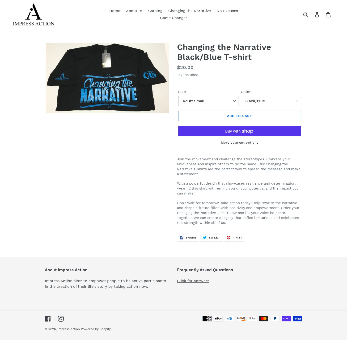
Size (182, 91)
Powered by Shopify (96, 329)
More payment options (239, 142)
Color (246, 91)
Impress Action (69, 329)
